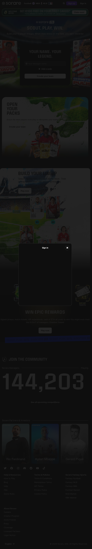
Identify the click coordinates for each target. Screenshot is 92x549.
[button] (67, 247)
